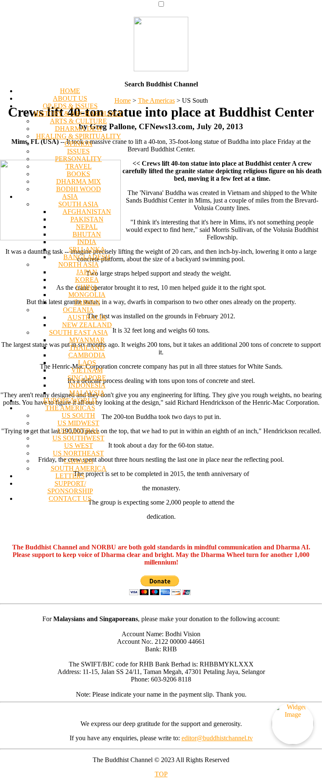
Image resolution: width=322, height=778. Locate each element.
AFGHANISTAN (86, 211)
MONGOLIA (87, 294)
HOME (70, 90)
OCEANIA (78, 309)
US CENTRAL (78, 430)
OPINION (79, 143)
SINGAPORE (87, 377)
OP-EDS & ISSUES (70, 105)
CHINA (87, 287)
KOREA (87, 279)
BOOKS (78, 173)
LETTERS (70, 475)
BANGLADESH (86, 256)
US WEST (78, 445)
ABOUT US (70, 98)
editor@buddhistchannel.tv (217, 738)
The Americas (156, 100)
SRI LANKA (87, 249)
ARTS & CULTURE (78, 121)
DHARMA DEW (78, 128)
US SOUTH (78, 415)
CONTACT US (70, 498)
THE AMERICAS (70, 407)
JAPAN (86, 272)
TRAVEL (78, 166)
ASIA (70, 196)
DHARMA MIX (78, 181)
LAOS (87, 362)
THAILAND (87, 347)
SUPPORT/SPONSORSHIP (70, 487)
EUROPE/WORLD (70, 400)
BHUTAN (87, 234)
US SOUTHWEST (78, 438)
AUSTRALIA (87, 317)
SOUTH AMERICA (78, 468)
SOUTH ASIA (78, 204)
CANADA (78, 460)
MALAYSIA (87, 392)
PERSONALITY (78, 158)
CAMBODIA (87, 355)
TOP (161, 774)
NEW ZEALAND (87, 324)
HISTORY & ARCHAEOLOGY (78, 113)
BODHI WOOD (78, 189)
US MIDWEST (78, 423)
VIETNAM (87, 370)
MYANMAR (87, 339)
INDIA (86, 241)
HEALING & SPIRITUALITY (78, 136)
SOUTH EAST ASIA (78, 332)
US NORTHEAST (78, 453)
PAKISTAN (87, 219)
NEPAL (87, 226)
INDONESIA (87, 385)
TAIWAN (87, 302)
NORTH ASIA (78, 264)
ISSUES (78, 151)
